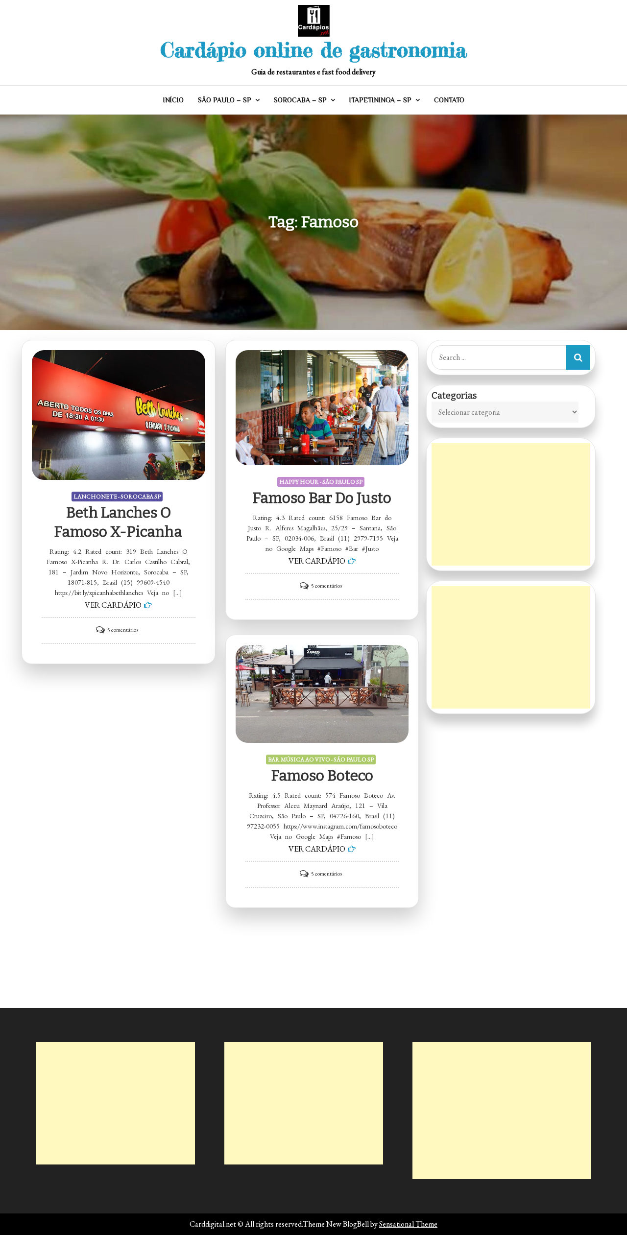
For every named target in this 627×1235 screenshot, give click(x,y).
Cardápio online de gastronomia (313, 49)
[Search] (578, 357)
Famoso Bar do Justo (322, 498)
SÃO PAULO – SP (224, 100)
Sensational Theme (408, 1224)
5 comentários (122, 630)
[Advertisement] (511, 504)
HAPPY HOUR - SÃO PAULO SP (320, 482)
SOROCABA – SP (300, 100)
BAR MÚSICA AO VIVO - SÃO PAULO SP (321, 759)
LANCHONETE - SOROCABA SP (117, 496)
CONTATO (449, 100)
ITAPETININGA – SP (380, 100)
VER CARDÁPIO (113, 605)
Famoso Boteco (322, 775)
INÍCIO (173, 100)
